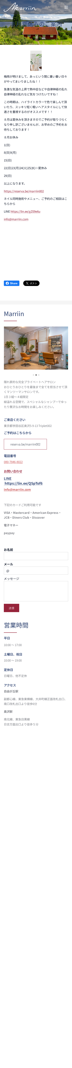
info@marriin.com (16, 219)
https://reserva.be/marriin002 (24, 191)
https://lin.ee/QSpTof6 (24, 483)
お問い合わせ (13, 471)
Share (13, 283)
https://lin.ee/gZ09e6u (25, 211)
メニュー (66, 7)
